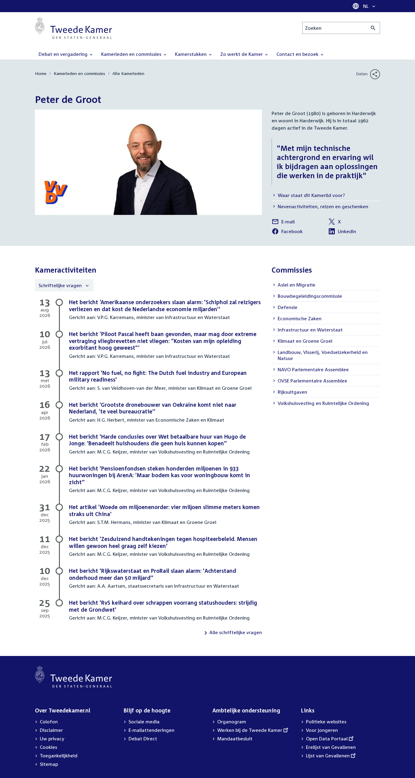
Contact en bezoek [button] (298, 54)
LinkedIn (342, 232)
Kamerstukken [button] (191, 54)
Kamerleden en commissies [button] (132, 54)
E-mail (283, 222)
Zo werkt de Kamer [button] (242, 54)
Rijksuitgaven (292, 392)
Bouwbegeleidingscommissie (310, 296)
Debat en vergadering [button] (64, 54)
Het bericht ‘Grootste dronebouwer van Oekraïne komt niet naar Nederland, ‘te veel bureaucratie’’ (152, 408)
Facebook (287, 232)
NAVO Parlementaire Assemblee (313, 369)
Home (40, 73)
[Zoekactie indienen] (373, 28)
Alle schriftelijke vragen (235, 632)
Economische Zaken (299, 318)
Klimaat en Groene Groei (305, 341)
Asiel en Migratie (296, 285)
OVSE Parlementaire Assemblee (312, 381)
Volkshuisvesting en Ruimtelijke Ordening (323, 403)
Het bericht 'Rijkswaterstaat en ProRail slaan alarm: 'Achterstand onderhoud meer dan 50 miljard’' (152, 574)
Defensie (287, 307)
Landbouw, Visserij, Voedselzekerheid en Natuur (323, 355)
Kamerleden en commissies (79, 73)
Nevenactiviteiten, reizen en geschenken (323, 206)
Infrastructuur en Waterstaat (310, 330)
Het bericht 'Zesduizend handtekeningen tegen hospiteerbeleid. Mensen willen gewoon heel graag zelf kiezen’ (163, 542)
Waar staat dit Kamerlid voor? (311, 195)
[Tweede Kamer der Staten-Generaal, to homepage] (73, 28)
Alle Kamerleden (128, 73)
